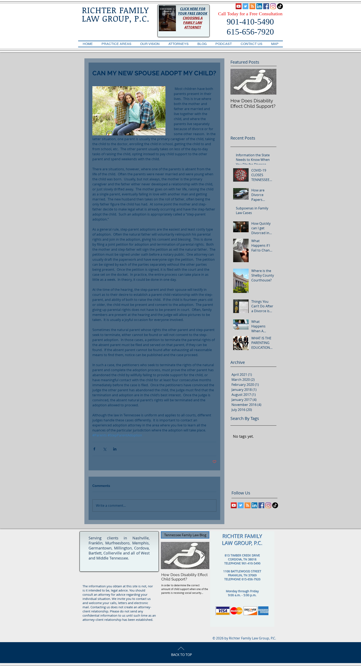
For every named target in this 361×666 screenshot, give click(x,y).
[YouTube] (239, 6)
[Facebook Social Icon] (266, 6)
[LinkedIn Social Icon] (259, 6)
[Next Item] (270, 81)
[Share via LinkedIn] (115, 449)
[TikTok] (280, 6)
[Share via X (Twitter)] (105, 449)
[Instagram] (273, 6)
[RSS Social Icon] (252, 6)
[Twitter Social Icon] (245, 6)
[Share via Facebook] (94, 449)
